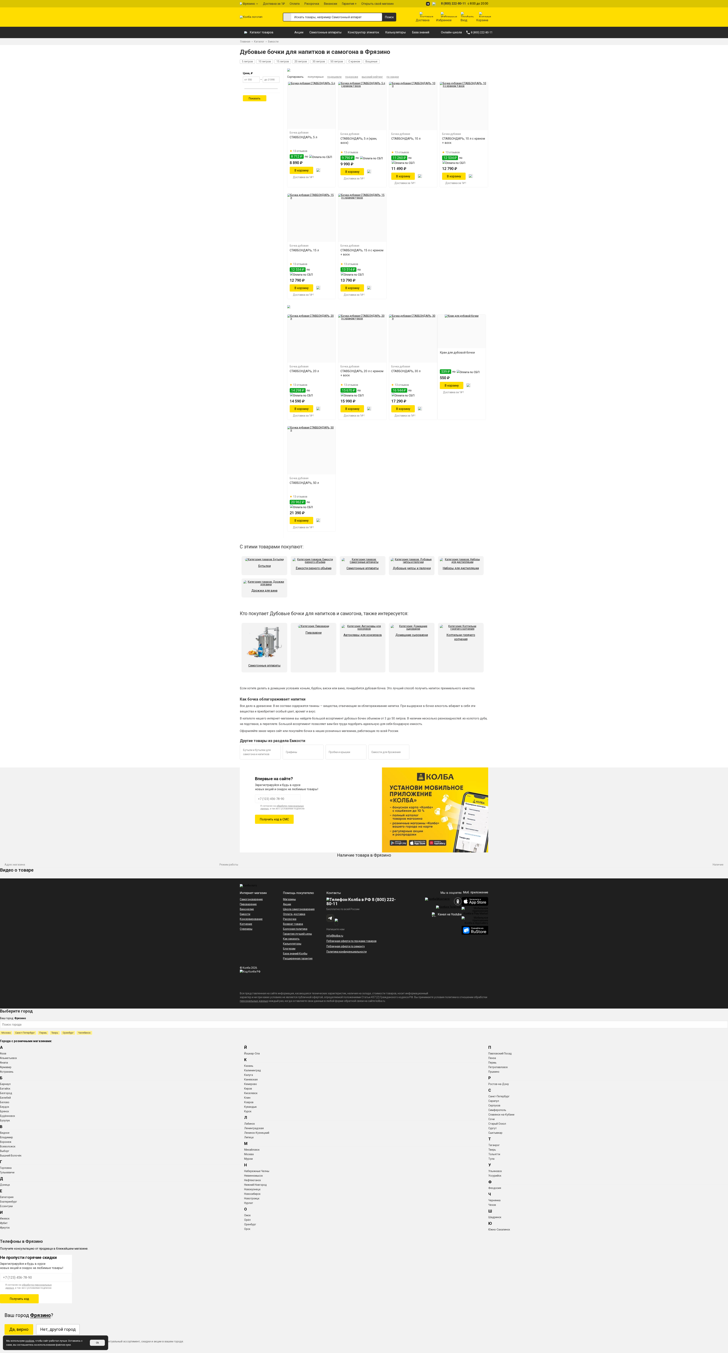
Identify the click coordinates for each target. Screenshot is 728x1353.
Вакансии (330, 4)
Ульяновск (495, 1171)
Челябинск (84, 1032)
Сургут (492, 1128)
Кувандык (250, 1106)
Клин (247, 1097)
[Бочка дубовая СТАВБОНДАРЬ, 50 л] (311, 450)
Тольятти (494, 1154)
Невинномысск (253, 1175)
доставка (299, 914)
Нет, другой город (58, 1329)
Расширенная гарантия (297, 958)
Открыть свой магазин (377, 4)
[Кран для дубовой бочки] (462, 331)
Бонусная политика (295, 928)
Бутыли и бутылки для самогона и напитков (257, 752)
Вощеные (371, 61)
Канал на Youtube (449, 914)
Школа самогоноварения (299, 909)
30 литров (318, 61)
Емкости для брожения (386, 752)
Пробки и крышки (339, 752)
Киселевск (250, 1093)
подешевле (334, 76)
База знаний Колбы (295, 953)
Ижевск (4, 1218)
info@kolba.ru (334, 935)
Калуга (248, 1074)
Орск (247, 1228)
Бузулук (5, 1120)
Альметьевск (8, 1058)
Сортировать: (295, 76)
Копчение (246, 923)
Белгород (6, 1093)
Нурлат (248, 1202)
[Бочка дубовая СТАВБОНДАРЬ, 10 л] (413, 106)
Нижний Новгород (255, 1184)
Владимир (6, 1137)
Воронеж (5, 1141)
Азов (3, 1053)
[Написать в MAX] (434, 4)
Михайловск (252, 1149)
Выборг (4, 1151)
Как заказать (291, 938)
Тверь (54, 1032)
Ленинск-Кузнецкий (256, 1132)
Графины (291, 752)
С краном (354, 61)
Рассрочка (311, 4)
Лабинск (249, 1123)
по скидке (393, 76)
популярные (316, 76)
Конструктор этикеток (363, 32)
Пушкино (493, 1071)
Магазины (289, 899)
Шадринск (494, 1217)
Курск (247, 1111)
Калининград (252, 1070)
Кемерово (250, 1084)
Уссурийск (494, 1175)
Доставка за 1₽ (274, 4)
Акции (298, 32)
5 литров (247, 61)
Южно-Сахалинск (499, 1229)
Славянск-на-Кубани (501, 1114)
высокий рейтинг (372, 76)
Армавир (5, 1067)
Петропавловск (498, 1067)
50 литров (336, 61)
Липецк (249, 1137)
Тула (491, 1158)
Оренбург (68, 1032)
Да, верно (18, 1329)
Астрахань (6, 1071)
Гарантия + (349, 4)
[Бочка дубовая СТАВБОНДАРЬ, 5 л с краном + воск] (362, 106)
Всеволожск (7, 1146)
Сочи (491, 1119)
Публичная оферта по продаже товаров (351, 941)
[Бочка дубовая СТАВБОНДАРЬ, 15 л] (311, 218)
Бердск (4, 1106)
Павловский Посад (500, 1053)
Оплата (295, 4)
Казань (248, 1065)
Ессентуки (6, 1206)
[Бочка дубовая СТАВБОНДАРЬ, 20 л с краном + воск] (362, 338)
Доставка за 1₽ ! (303, 177)
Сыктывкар (495, 1132)
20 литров (300, 61)
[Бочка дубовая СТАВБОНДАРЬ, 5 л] (311, 105)
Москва (6, 1032)
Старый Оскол (497, 1123)
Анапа (4, 1062)
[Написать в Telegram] (428, 4)
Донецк (5, 1184)
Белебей (5, 1097)
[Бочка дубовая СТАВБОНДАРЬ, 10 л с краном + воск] (464, 106)
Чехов (492, 1204)
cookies (29, 1340)
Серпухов (494, 1105)
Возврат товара (293, 923)
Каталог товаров (261, 32)
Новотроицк (251, 1198)
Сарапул (493, 1100)
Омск (247, 1215)
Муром (248, 1158)
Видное (4, 1132)
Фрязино (249, 4)
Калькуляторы (395, 32)
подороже (351, 76)
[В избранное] (318, 170)
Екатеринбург (8, 1201)
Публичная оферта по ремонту (345, 946)
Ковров (248, 1102)
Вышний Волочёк (10, 1155)
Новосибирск (252, 1193)
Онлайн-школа (451, 32)
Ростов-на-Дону (498, 1084)
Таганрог (494, 1145)
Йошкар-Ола (252, 1053)
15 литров (282, 61)
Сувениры (246, 928)
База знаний (420, 32)
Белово (4, 1102)
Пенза (492, 1058)
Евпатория (6, 1197)
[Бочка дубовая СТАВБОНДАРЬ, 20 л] (311, 338)
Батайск (5, 1088)
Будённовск (7, 1115)
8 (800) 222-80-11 (453, 3)
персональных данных (254, 1000)
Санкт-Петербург (25, 1032)
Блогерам (289, 948)
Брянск (4, 1111)
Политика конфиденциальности (346, 951)
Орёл (247, 1219)
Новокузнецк (252, 1189)
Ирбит (4, 1223)
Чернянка (494, 1200)
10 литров (264, 61)
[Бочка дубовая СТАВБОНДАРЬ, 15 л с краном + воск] (362, 218)
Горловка (6, 1167)
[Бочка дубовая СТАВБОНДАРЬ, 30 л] (413, 338)
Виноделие (247, 909)
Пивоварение (248, 904)
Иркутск (5, 1227)
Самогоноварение (251, 899)
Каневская (251, 1079)
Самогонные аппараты (325, 32)
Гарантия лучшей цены (297, 933)
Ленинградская (254, 1128)
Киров (248, 1088)
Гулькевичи (7, 1172)
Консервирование (251, 919)
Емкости (245, 914)
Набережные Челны (256, 1171)
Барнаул (5, 1084)
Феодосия (494, 1187)
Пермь (43, 1032)
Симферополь (497, 1110)
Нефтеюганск (252, 1180)
